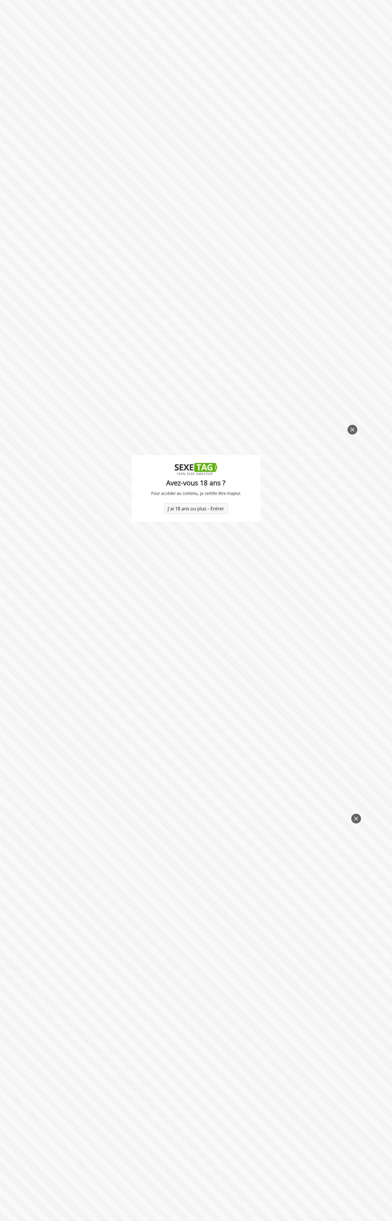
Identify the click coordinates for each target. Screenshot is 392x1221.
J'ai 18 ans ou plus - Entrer (196, 508)
